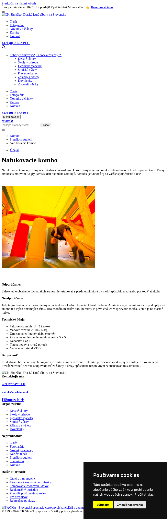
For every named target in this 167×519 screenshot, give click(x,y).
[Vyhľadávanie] (4, 48)
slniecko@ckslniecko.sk (15, 392)
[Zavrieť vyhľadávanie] (3, 130)
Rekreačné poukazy (22, 500)
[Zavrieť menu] (3, 12)
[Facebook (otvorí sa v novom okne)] (3, 400)
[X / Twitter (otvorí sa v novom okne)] (18, 400)
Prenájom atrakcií (21, 139)
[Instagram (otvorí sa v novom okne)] (6, 400)
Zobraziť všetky (28, 84)
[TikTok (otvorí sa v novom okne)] (22, 400)
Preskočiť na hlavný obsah (19, 3)
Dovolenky (25, 80)
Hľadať (46, 124)
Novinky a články (21, 450)
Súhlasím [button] (103, 504)
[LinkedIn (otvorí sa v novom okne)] (14, 400)
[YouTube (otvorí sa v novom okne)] (10, 400)
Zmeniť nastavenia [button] (130, 504)
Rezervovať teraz (102, 7)
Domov (15, 135)
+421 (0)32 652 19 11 (13, 384)
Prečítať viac (144, 494)
